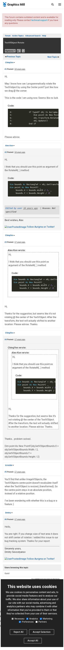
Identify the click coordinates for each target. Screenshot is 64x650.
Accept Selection (41, 632)
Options (9, 51)
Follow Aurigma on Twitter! (40, 226)
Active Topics (18, 36)
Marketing (47, 619)
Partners (43, 622)
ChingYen (9, 62)
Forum (8, 36)
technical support (39, 20)
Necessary (19, 619)
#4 (6, 340)
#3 (6, 242)
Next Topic (52, 57)
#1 (6, 69)
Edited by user (14, 208)
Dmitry (8, 513)
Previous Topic (14, 57)
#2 (6, 152)
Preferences (28, 622)
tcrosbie (8, 465)
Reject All (18, 632)
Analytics (33, 619)
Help (44, 36)
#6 (6, 519)
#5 (6, 472)
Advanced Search (32, 36)
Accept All (33, 640)
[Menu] (59, 4)
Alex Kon (9, 146)
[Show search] (52, 4)
